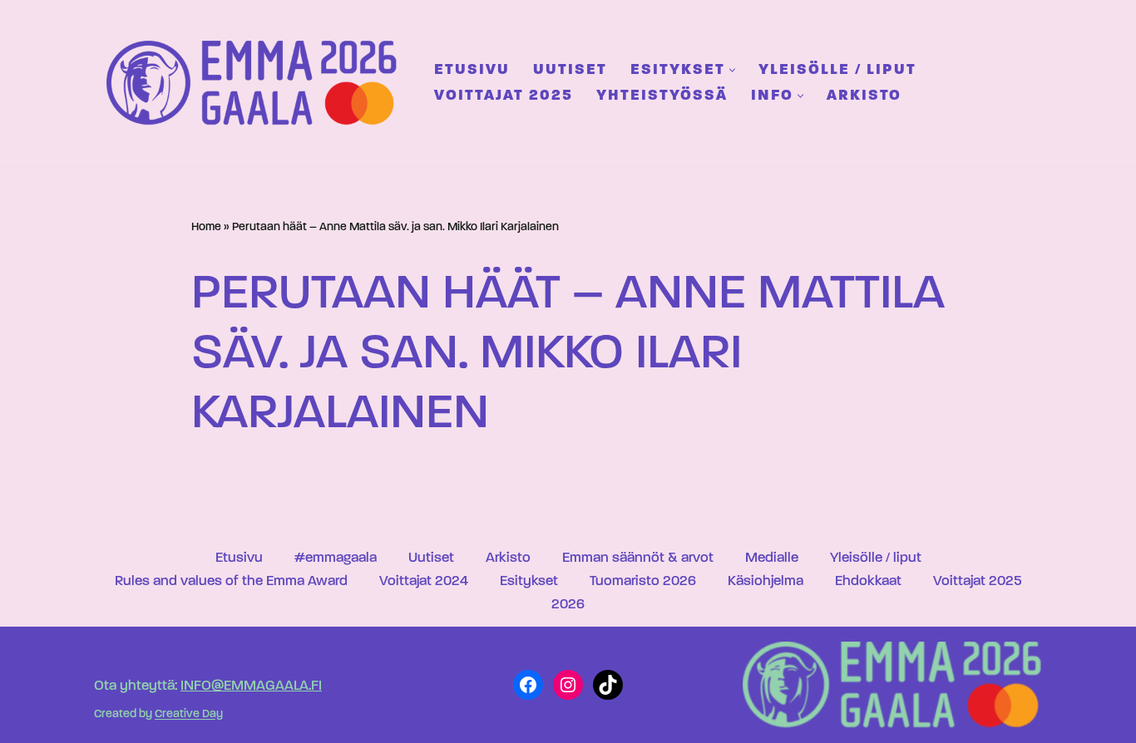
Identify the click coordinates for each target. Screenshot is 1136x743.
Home (206, 227)
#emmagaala (335, 558)
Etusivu (472, 70)
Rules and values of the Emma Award (231, 581)
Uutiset (570, 70)
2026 (568, 605)
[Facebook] (528, 685)
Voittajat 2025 (503, 96)
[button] (732, 70)
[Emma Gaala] (256, 83)
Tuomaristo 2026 (643, 581)
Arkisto (864, 96)
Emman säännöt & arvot (638, 558)
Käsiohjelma (765, 581)
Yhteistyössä (662, 96)
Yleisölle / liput (837, 70)
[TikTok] (608, 685)
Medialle (771, 558)
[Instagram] (568, 685)
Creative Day (189, 715)
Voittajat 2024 (423, 581)
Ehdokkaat (868, 581)
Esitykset (529, 581)
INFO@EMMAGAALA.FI (251, 686)
